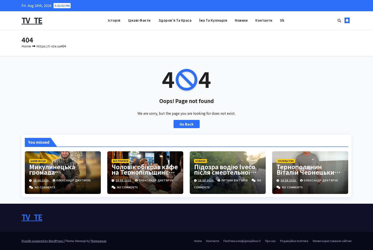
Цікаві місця (38, 161)
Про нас (270, 241)
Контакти (263, 20)
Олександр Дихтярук (73, 180)
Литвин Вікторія (235, 180)
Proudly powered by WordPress (43, 241)
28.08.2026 (41, 180)
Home (26, 46)
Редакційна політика (294, 241)
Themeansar (98, 241)
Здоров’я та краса (175, 20)
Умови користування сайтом (332, 241)
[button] (339, 20)
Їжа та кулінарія (213, 20)
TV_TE (32, 20)
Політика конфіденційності (242, 241)
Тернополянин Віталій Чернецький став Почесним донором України (307, 174)
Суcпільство (286, 161)
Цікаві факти (139, 20)
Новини (241, 20)
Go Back (187, 124)
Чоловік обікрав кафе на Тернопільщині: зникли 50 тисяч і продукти (145, 174)
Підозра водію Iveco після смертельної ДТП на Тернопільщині (224, 174)
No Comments (45, 187)
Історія (114, 20)
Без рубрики (120, 161)
